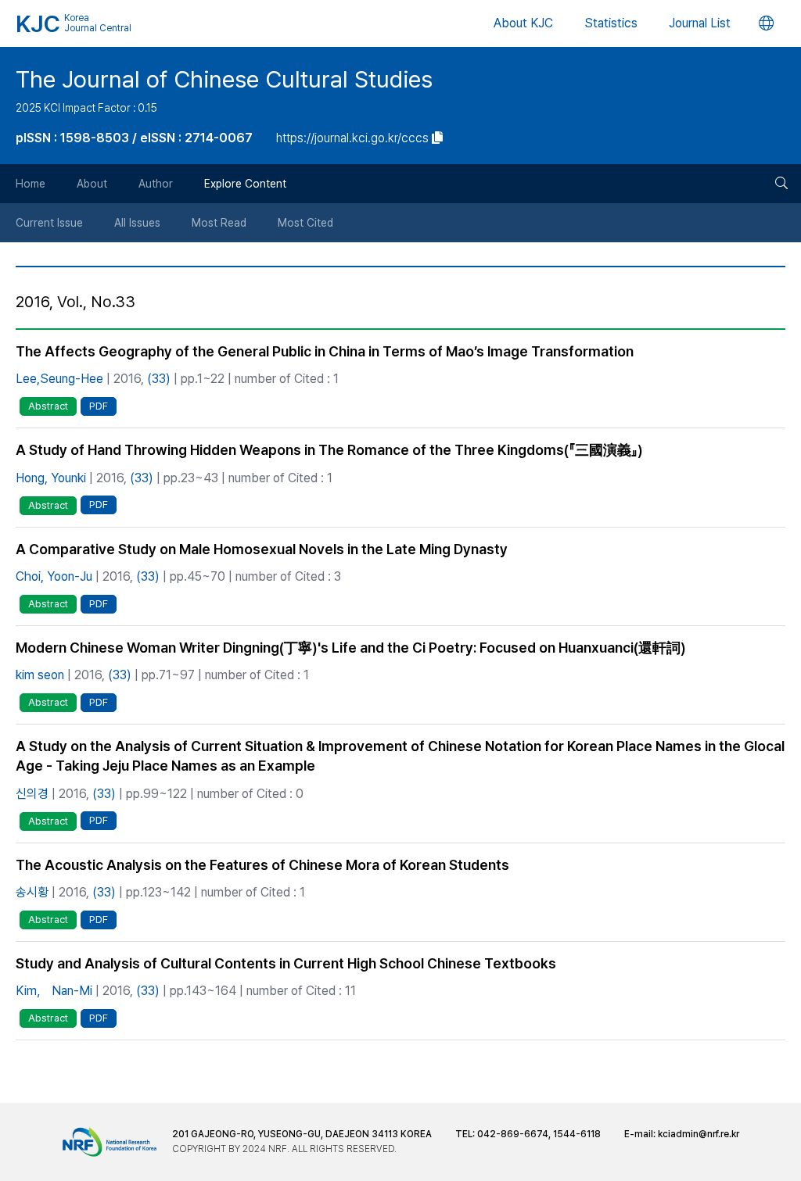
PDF (98, 406)
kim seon (40, 674)
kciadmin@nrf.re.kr (698, 1134)
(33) (159, 378)
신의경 (32, 793)
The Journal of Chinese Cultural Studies (224, 79)
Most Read (219, 223)
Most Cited (305, 223)
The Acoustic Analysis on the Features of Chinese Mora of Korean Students (262, 865)
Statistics (611, 23)
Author (155, 183)
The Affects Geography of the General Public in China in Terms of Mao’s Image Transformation (325, 351)
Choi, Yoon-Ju (54, 576)
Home (30, 183)
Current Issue (49, 223)
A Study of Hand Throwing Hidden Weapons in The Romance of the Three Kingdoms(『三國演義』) (329, 450)
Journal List (700, 23)
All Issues (137, 223)
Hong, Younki (51, 478)
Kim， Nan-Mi (54, 990)
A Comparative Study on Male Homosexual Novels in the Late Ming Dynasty (262, 549)
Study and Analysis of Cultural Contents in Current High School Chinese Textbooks (286, 963)
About (92, 183)
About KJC (523, 23)
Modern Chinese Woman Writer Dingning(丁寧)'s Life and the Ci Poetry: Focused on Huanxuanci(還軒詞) (351, 647)
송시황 (32, 892)
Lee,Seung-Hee (59, 378)
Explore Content (245, 183)
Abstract (48, 406)
